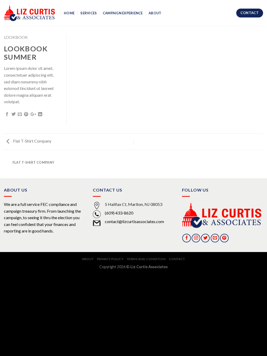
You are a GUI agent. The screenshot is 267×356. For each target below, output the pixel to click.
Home (69, 13)
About (155, 13)
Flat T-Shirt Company (31, 140)
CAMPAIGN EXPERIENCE (123, 13)
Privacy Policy (110, 259)
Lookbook (16, 37)
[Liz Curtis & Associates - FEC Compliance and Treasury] (30, 13)
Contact (177, 259)
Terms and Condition (146, 259)
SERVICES (88, 13)
